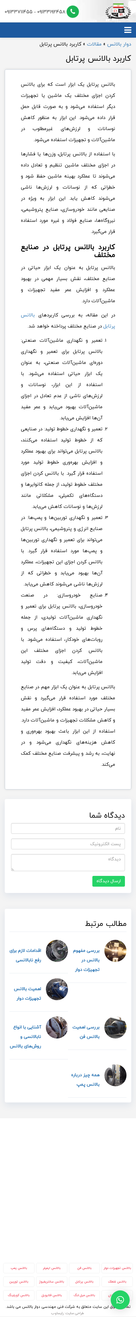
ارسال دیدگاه (108, 881)
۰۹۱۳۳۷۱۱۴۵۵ (19, 12)
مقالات (94, 44)
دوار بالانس (119, 44)
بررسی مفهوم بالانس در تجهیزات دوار (86, 960)
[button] (120, 1299)
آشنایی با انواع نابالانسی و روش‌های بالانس (25, 1036)
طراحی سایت (74, 1313)
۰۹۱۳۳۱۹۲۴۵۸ (51, 12)
